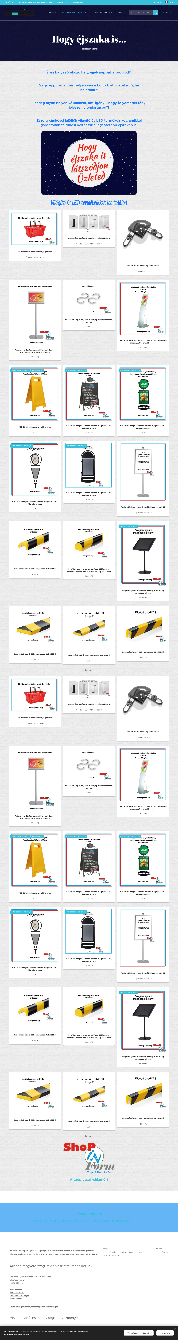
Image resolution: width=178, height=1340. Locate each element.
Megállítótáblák (17, 1292)
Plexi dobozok (16, 1299)
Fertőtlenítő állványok (19, 1296)
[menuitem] (53, 13)
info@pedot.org (62, 2)
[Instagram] (9, 2)
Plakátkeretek (16, 1289)
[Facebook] (5, 2)
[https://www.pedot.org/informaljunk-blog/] (13, 2)
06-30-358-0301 (78, 2)
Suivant (88, 670)
